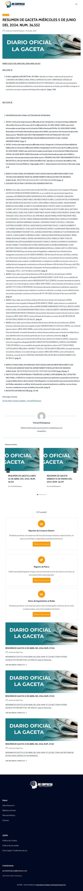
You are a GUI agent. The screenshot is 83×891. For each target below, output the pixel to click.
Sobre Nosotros (8, 805)
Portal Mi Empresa (16, 486)
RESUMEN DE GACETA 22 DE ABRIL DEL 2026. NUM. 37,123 (29, 696)
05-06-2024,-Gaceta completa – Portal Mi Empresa (21, 401)
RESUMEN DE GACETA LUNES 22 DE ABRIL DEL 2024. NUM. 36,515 (22, 479)
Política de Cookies (9, 840)
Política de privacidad (10, 845)
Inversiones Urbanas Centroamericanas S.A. (51, 885)
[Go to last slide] (8, 470)
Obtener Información (42, 544)
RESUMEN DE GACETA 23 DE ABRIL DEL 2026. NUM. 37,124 (30, 648)
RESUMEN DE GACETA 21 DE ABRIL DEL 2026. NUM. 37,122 (29, 744)
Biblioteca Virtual (9, 810)
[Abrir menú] (76, 4)
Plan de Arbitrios (8, 815)
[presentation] (22, 459)
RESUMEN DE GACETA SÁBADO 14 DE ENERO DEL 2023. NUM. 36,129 (59, 479)
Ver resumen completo (16, 665)
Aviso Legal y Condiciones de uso (14, 850)
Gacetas (6, 15)
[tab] (37, 494)
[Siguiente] (75, 470)
